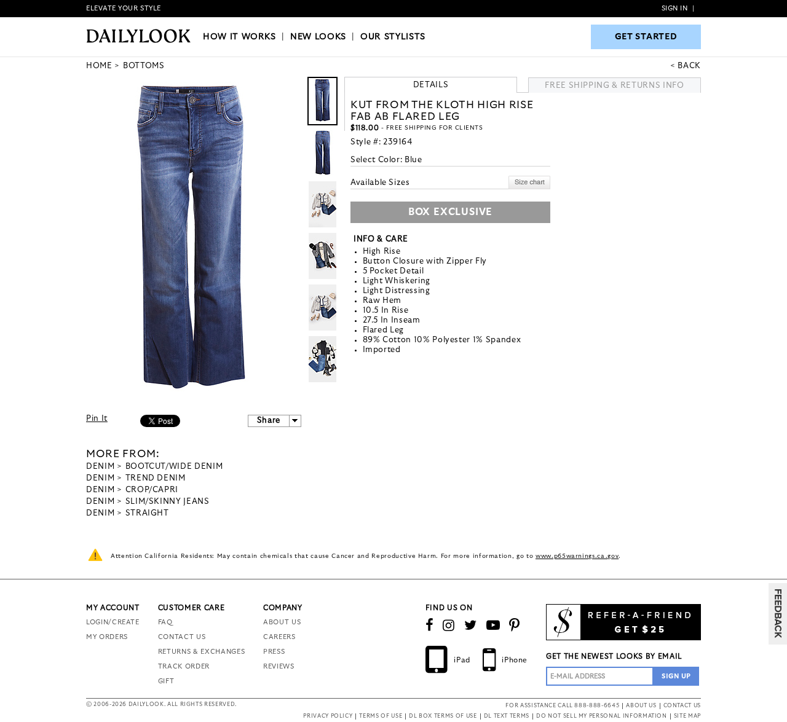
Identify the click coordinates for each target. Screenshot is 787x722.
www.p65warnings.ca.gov (577, 556)
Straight (147, 513)
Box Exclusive (450, 212)
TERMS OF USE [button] (380, 716)
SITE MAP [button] (687, 716)
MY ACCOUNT (113, 607)
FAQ (165, 622)
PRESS (274, 651)
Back (689, 66)
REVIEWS (279, 666)
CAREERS (279, 637)
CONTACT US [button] (682, 705)
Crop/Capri (152, 490)
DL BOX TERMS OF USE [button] (443, 716)
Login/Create (113, 622)
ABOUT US (282, 622)
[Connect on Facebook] (429, 625)
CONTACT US (182, 637)
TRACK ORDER (184, 666)
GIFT (166, 681)
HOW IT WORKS (239, 37)
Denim (100, 467)
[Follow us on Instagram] (449, 625)
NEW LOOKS (318, 37)
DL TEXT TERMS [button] (506, 716)
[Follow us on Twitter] (470, 625)
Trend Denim (155, 478)
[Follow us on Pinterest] (514, 625)
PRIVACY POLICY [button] (327, 716)
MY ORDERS (107, 637)
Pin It (97, 419)
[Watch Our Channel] (493, 625)
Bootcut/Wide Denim (174, 467)
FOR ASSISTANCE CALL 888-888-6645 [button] (562, 705)
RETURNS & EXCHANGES (201, 651)
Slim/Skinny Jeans (167, 502)
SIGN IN (675, 8)
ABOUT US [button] (641, 705)
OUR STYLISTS (392, 37)
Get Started (646, 37)
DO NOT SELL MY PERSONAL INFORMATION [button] (601, 716)
